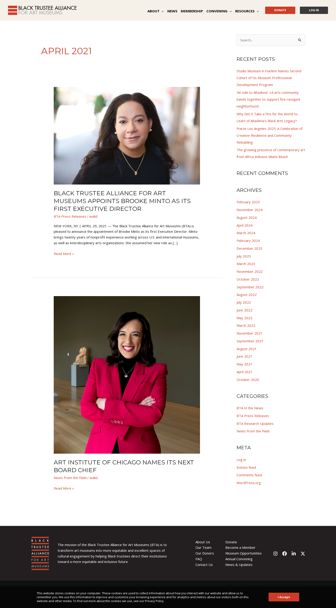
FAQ (198, 559)
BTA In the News (250, 408)
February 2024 (248, 240)
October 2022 (248, 279)
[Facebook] (284, 553)
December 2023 (249, 248)
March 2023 (246, 263)
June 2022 (244, 310)
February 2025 (248, 202)
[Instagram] (275, 553)
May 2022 (244, 318)
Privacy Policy (154, 601)
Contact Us (204, 564)
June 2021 (244, 356)
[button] (162, 11)
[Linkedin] (293, 553)
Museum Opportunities (243, 553)
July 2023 (244, 256)
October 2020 (248, 379)
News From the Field (70, 477)
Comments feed (249, 475)
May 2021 (244, 364)
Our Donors (204, 553)
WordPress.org (249, 482)
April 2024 (245, 225)
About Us (202, 542)
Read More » (64, 253)
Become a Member (240, 547)
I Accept (284, 597)
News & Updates (239, 564)
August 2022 (247, 294)
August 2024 (247, 217)
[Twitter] (303, 553)
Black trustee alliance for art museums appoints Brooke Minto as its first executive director (122, 201)
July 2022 (244, 302)
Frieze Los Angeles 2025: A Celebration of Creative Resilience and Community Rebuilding (269, 135)
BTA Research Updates (255, 423)
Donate (231, 542)
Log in (241, 459)
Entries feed (246, 467)
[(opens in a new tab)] (127, 374)
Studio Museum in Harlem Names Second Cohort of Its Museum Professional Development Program (269, 78)
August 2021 (247, 348)
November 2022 (250, 271)
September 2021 (250, 341)
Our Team (203, 547)
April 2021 (245, 372)
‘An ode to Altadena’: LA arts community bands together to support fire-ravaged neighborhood (268, 99)
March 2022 (246, 325)
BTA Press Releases (70, 216)
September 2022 (250, 287)
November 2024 (250, 209)
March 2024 (246, 232)
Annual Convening (239, 559)
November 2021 (250, 333)
